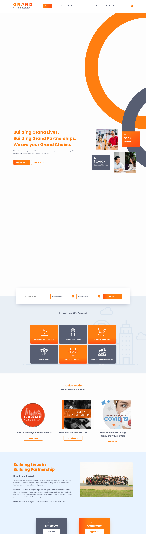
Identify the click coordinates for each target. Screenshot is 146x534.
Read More (33, 438)
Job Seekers (72, 6)
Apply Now (20, 162)
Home (47, 6)
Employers (87, 6)
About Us (59, 6)
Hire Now (38, 162)
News (98, 6)
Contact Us (110, 6)
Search (111, 296)
